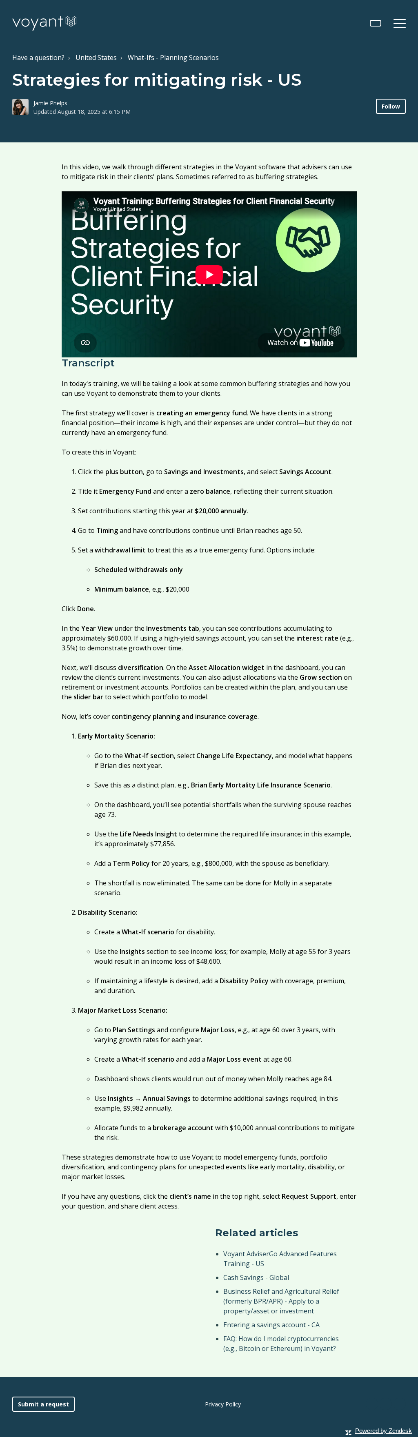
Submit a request (43, 1404)
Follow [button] (391, 106)
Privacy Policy (223, 1404)
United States (96, 57)
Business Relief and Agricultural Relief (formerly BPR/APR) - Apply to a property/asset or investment (281, 1301)
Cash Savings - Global (256, 1277)
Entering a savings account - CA (271, 1324)
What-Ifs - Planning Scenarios (173, 57)
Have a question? (38, 57)
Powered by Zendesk (383, 1430)
